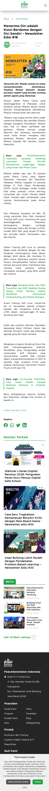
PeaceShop (10, 744)
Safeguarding (33, 723)
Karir (6, 723)
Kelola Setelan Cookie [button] (18, 782)
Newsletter (22, 19)
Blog (6, 19)
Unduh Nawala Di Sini (15, 410)
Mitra (28, 709)
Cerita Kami (10, 709)
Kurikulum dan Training (16, 735)
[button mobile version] (45, 5)
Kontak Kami (11, 718)
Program (8, 714)
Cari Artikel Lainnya (17, 637)
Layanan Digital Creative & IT (19, 740)
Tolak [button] (24, 787)
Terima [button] (38, 782)
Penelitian (31, 714)
